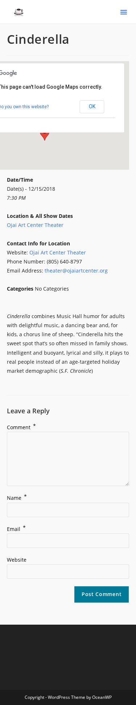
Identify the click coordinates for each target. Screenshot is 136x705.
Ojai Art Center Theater (35, 224)
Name (17, 497)
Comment (21, 427)
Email (16, 528)
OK (92, 106)
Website (16, 559)
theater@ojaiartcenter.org (76, 270)
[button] (123, 12)
